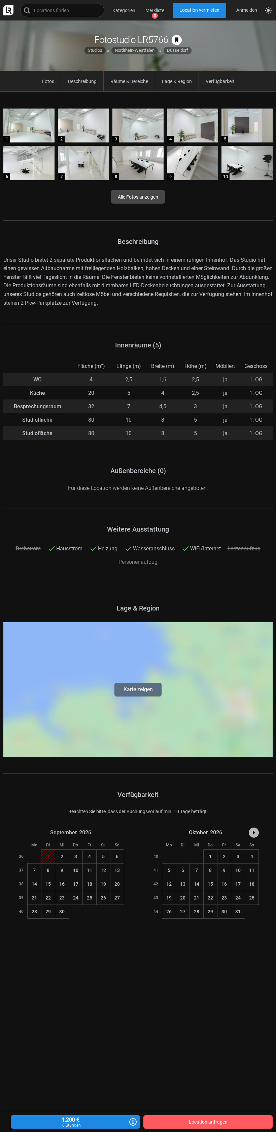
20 (117, 884)
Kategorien (123, 10)
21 (34, 897)
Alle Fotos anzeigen (138, 197)
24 (75, 897)
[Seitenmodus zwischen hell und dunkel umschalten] (268, 10)
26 (103, 897)
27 (117, 897)
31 (238, 911)
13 (117, 870)
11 (89, 870)
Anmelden (246, 10)
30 (62, 911)
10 (75, 870)
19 (103, 884)
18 (89, 884)
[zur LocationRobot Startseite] (6, 10)
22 (48, 897)
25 (89, 897)
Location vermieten (199, 10)
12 (103, 870)
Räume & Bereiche (129, 81)
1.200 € (70, 1122)
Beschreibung (82, 81)
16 (62, 884)
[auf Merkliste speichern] (177, 40)
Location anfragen (208, 1122)
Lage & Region (177, 81)
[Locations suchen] (62, 10)
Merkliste (154, 10)
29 (48, 911)
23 (62, 897)
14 (34, 884)
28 (34, 911)
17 (75, 884)
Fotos (48, 81)
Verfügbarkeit (220, 81)
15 (48, 884)
